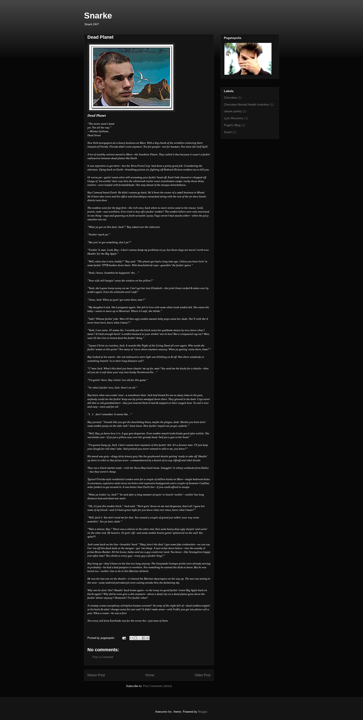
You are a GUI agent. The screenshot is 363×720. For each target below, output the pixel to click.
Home (149, 675)
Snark (228, 132)
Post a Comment (103, 657)
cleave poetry (233, 111)
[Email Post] (124, 637)
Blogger (202, 711)
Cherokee (230, 97)
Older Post (202, 675)
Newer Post (96, 675)
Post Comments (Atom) (157, 686)
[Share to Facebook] (143, 638)
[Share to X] (139, 638)
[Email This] (131, 638)
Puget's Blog (232, 125)
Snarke (98, 15)
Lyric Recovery (233, 118)
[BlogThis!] (135, 638)
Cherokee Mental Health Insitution (246, 104)
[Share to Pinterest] (147, 638)
